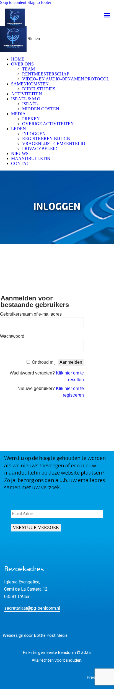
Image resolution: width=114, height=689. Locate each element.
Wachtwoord (12, 336)
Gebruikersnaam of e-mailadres (31, 314)
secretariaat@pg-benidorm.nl (32, 608)
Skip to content (13, 2)
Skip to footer (39, 2)
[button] (107, 15)
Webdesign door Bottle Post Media (35, 635)
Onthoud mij (44, 362)
